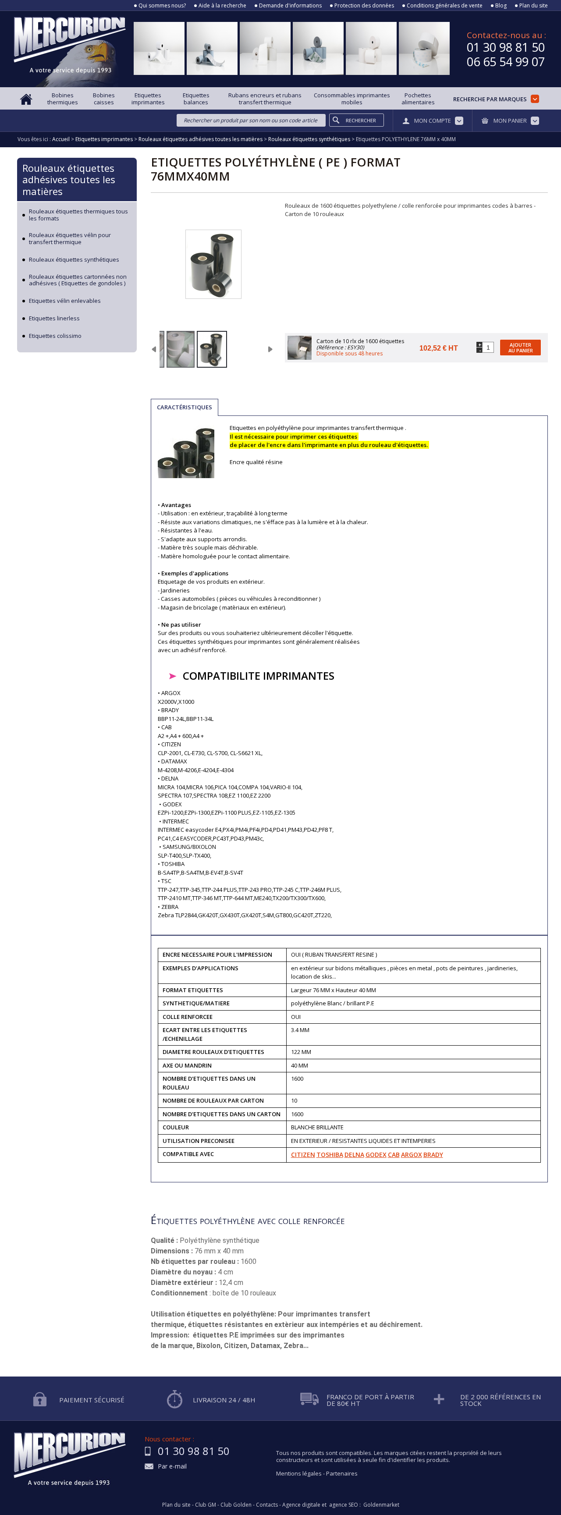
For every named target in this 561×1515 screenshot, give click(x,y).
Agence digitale (301, 1505)
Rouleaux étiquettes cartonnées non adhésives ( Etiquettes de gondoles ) (78, 280)
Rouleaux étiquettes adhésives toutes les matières (68, 179)
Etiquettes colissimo (55, 336)
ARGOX (411, 1154)
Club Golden (236, 1505)
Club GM (205, 1505)
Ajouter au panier (520, 347)
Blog (501, 6)
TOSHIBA (329, 1154)
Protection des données (364, 6)
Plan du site (533, 6)
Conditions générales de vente (445, 6)
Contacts (267, 1505)
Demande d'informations (290, 6)
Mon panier (510, 120)
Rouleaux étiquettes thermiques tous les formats (78, 215)
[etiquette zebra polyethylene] (181, 349)
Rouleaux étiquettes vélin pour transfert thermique (70, 238)
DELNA (354, 1154)
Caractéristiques (184, 407)
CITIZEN (303, 1154)
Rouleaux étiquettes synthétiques (74, 259)
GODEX (376, 1154)
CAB (394, 1154)
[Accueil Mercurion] (26, 98)
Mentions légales (299, 1473)
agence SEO (343, 1505)
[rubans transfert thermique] (212, 349)
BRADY (433, 1154)
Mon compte (432, 120)
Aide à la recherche (222, 6)
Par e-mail (172, 1466)
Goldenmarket (381, 1505)
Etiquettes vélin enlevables (65, 301)
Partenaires (342, 1473)
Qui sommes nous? (162, 6)
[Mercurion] (69, 49)
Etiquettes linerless (54, 318)
